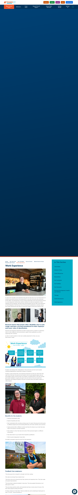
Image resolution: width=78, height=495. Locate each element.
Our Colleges (21, 261)
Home (6, 261)
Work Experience (21, 262)
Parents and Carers (10, 262)
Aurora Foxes (29, 261)
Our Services (13, 261)
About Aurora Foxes (39, 261)
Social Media (69, 3)
